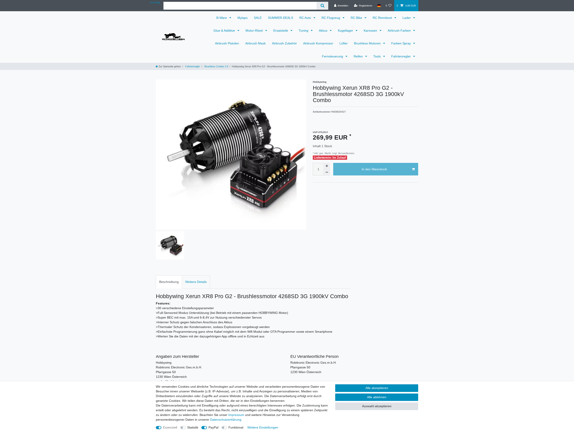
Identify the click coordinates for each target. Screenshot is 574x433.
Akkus (323, 30)
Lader (407, 18)
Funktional (235, 427)
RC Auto (305, 18)
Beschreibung (169, 282)
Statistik (192, 427)
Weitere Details (196, 282)
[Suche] (322, 6)
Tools (377, 56)
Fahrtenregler (401, 56)
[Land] (379, 5)
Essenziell (170, 427)
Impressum (236, 415)
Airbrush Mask (255, 43)
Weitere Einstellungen (262, 427)
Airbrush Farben (400, 30)
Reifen (359, 56)
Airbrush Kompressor (318, 43)
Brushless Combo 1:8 (216, 66)
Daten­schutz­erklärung (225, 419)
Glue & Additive (224, 30)
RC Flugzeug (331, 18)
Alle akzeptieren (376, 388)
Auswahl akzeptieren (376, 406)
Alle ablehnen (376, 397)
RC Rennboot (383, 18)
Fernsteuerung (333, 56)
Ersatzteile (281, 30)
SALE (258, 18)
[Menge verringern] (327, 172)
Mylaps (242, 18)
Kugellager (346, 30)
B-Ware (222, 18)
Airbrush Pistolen (227, 43)
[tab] (169, 282)
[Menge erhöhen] (327, 166)
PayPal (213, 427)
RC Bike (357, 18)
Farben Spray (401, 43)
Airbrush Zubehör (284, 43)
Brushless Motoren (368, 43)
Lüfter (343, 43)
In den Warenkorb (374, 169)
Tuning (304, 30)
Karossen (371, 30)
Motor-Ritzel (255, 30)
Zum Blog (155, 2)
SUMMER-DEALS (280, 18)
